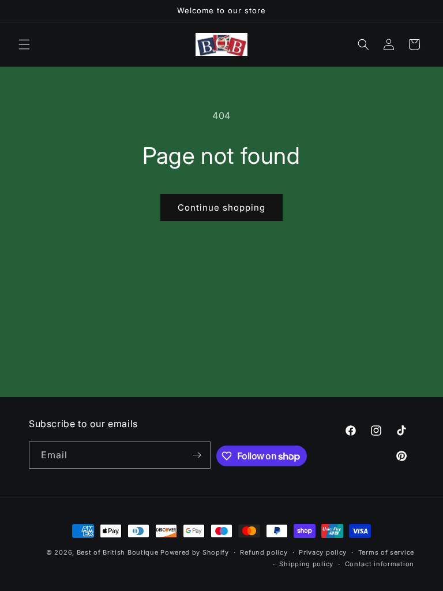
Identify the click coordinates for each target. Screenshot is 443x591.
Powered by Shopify (194, 552)
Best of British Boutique (118, 552)
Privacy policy (323, 552)
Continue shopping (221, 207)
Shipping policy (306, 564)
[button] (24, 44)
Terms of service (386, 552)
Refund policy (263, 552)
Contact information (379, 564)
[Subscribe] (197, 455)
